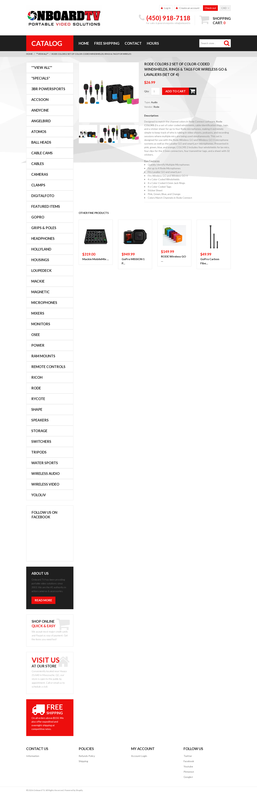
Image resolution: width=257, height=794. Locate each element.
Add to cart (175, 91)
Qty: (146, 91)
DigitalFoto (42, 196)
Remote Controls (48, 367)
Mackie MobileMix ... (95, 259)
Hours (153, 43)
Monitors (40, 324)
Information (32, 755)
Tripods (39, 452)
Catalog (46, 43)
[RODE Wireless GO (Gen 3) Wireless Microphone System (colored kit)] (174, 235)
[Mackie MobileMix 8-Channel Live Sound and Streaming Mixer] (95, 236)
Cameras (39, 174)
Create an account (189, 7)
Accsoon (40, 99)
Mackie (38, 281)
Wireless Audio (45, 473)
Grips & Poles (43, 228)
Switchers (41, 441)
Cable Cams (42, 153)
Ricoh (36, 377)
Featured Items (45, 206)
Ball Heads (41, 142)
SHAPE (36, 409)
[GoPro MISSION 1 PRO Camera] (135, 236)
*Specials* (40, 78)
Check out (210, 7)
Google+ (188, 776)
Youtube (188, 766)
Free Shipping (106, 43)
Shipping (83, 761)
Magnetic (40, 292)
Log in (167, 7)
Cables (37, 163)
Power (37, 345)
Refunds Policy (87, 755)
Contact (133, 43)
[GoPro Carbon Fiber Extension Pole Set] (213, 236)
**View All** (42, 54)
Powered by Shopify (74, 790)
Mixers (37, 313)
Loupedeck (41, 270)
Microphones (44, 302)
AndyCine (40, 110)
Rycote (38, 399)
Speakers (40, 420)
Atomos (38, 131)
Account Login (139, 755)
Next (134, 134)
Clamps (38, 185)
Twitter (188, 755)
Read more (43, 600)
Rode (156, 106)
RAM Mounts (43, 356)
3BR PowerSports (48, 89)
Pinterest (189, 771)
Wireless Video (45, 484)
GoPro (37, 217)
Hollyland (41, 249)
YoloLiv (38, 495)
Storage (39, 431)
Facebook (189, 761)
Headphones (43, 238)
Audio (154, 102)
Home (84, 43)
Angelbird (41, 121)
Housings (40, 260)
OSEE (35, 334)
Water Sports (44, 463)
